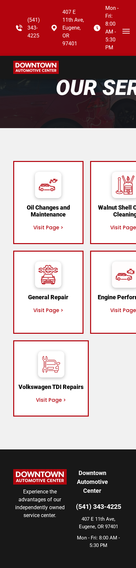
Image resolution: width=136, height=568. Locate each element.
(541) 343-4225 (33, 28)
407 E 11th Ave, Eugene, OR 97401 (73, 28)
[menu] (126, 31)
